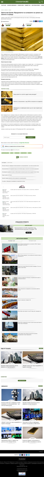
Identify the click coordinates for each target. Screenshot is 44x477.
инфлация (17, 152)
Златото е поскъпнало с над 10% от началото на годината (27, 101)
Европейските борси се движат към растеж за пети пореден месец (9, 441)
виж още (41, 348)
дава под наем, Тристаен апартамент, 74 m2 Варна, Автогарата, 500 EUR (23, 195)
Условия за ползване (19, 462)
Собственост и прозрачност (5, 463)
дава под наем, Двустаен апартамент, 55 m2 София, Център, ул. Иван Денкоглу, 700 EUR (25, 207)
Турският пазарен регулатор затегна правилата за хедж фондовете (14, 178)
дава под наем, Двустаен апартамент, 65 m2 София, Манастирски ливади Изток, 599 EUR (25, 202)
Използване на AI (40, 463)
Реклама (5, 462)
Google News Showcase (24, 142)
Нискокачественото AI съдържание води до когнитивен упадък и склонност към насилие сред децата (20, 168)
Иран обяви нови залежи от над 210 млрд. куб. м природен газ (29, 311)
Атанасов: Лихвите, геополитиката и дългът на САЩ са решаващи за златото (32, 441)
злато (12, 152)
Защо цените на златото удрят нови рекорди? (24, 94)
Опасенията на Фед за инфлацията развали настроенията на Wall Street (31, 423)
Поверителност (12, 462)
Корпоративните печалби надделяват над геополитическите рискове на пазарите (25, 228)
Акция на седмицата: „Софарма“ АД (24, 299)
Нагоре (40, 451)
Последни (4, 162)
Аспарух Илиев (29, 24)
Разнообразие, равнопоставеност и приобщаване (28, 463)
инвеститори (23, 152)
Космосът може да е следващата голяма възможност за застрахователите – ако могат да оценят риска (20, 165)
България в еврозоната (11, 5)
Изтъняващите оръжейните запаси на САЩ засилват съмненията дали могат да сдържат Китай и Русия (20, 171)
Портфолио (25, 462)
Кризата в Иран (21, 5)
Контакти (1, 462)
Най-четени (9, 162)
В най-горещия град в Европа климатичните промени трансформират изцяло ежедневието (27, 334)
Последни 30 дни (32, 240)
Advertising (24, 471)
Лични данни (22, 464)
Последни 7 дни (11, 240)
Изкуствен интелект (36, 5)
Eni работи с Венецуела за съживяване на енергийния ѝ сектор (13, 181)
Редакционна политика (32, 462)
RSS (8, 462)
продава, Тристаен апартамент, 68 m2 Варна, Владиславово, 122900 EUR (23, 213)
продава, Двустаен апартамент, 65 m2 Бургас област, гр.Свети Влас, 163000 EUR (24, 189)
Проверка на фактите (14, 463)
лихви (29, 152)
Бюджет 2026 (27, 5)
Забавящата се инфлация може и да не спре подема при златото (27, 108)
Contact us (20, 471)
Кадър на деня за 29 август (7, 175)
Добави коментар (22, 380)
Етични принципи (40, 462)
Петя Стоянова (8, 24)
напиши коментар (23, 157)
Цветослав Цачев (5, 152)
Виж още (29, 232)
